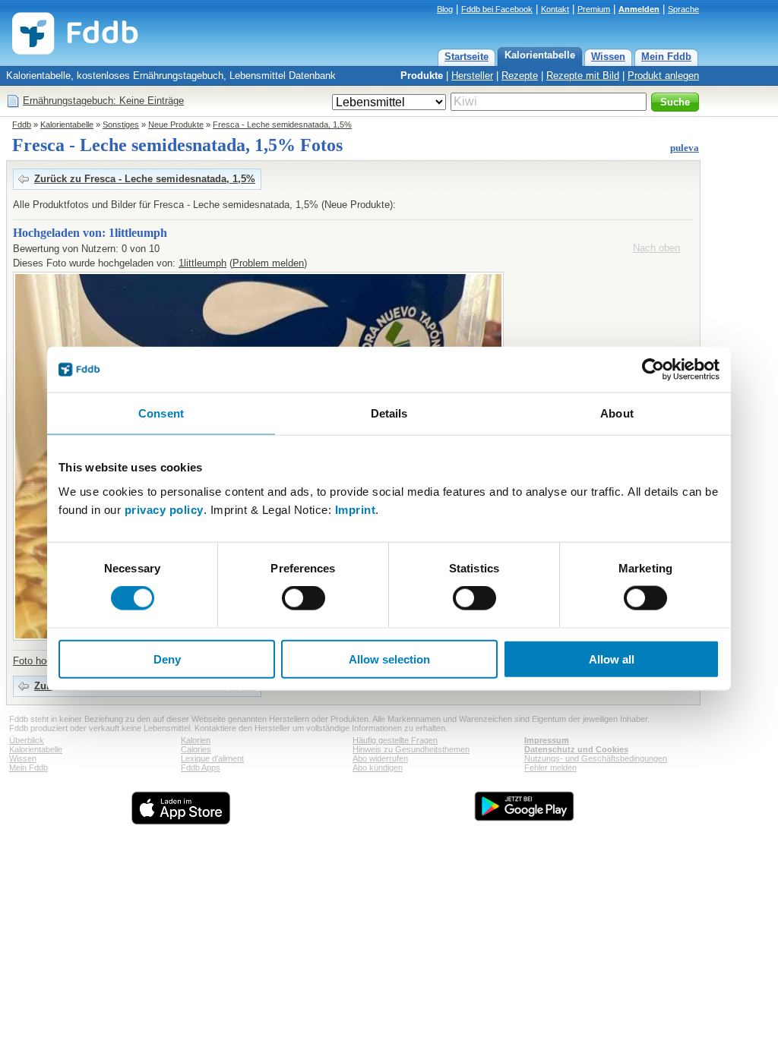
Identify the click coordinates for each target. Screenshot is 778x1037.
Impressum (546, 740)
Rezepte (519, 75)
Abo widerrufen (380, 758)
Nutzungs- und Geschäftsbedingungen (595, 758)
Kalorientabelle (539, 55)
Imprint (355, 509)
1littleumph (202, 263)
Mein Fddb (666, 56)
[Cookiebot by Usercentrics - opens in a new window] (653, 369)
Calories (196, 749)
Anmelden (638, 9)
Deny (167, 658)
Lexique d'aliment (212, 758)
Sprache (683, 9)
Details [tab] (389, 413)
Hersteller (472, 75)
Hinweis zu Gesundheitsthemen (411, 749)
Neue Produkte (176, 124)
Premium (593, 9)
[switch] (303, 598)
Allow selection (389, 658)
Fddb (21, 124)
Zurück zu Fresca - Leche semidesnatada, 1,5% (144, 178)
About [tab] (617, 413)
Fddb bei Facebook (497, 9)
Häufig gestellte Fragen (395, 740)
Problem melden (268, 263)
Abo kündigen (378, 767)
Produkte (421, 75)
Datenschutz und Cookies (576, 749)
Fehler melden (550, 767)
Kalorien (195, 740)
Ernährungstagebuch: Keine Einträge (103, 100)
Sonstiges (121, 124)
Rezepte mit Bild (582, 75)
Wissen (608, 56)
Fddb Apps (200, 767)
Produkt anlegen (663, 75)
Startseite (466, 56)
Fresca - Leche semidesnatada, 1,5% (282, 124)
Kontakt (555, 9)
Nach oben (656, 248)
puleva (684, 147)
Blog (445, 9)
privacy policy (164, 509)
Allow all (611, 658)
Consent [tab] (161, 413)
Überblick (26, 740)
